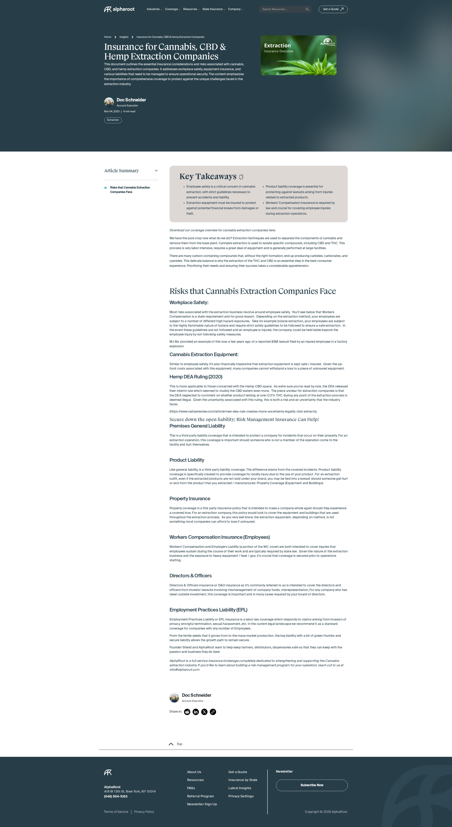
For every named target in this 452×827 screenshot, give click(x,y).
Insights (124, 37)
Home (107, 37)
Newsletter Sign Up (202, 804)
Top (179, 744)
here (272, 230)
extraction (221, 312)
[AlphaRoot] (119, 9)
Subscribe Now (312, 785)
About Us (194, 772)
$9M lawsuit (280, 341)
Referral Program (200, 796)
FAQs (191, 788)
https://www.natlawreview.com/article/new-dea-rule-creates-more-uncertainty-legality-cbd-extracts (243, 411)
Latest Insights (239, 788)
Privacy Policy (144, 812)
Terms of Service (116, 812)
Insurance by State (242, 780)
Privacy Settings (241, 796)
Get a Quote (237, 772)
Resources (195, 780)
